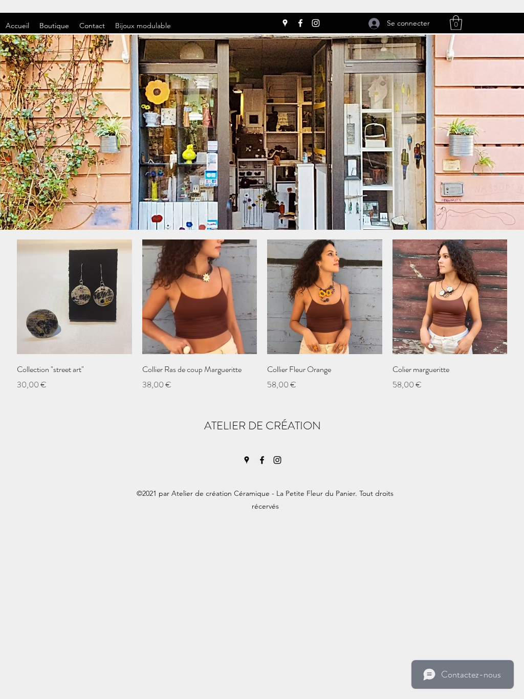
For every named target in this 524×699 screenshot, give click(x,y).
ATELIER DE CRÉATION (263, 425)
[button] (456, 22)
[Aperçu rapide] (74, 297)
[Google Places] (285, 23)
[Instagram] (316, 23)
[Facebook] (300, 23)
